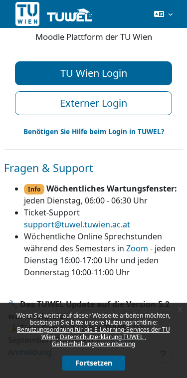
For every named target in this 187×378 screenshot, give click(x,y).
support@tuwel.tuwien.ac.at (77, 224)
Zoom (137, 248)
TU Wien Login (93, 73)
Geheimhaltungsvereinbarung (93, 344)
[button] (163, 13)
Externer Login (93, 103)
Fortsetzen (93, 363)
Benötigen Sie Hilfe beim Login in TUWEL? (93, 131)
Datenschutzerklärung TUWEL (102, 337)
